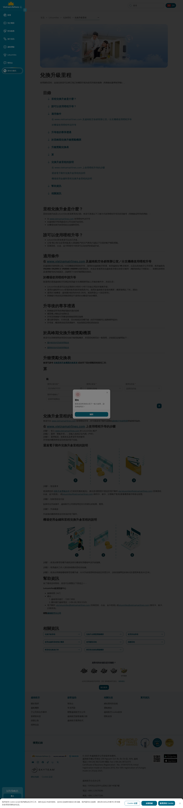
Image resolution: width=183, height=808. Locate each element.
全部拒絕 (149, 803)
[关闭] (180, 803)
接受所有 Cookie (166, 803)
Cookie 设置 (132, 803)
